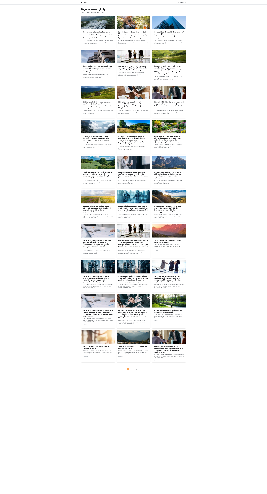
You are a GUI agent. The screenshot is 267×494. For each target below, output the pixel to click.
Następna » (136, 369)
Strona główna (182, 2)
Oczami (84, 2)
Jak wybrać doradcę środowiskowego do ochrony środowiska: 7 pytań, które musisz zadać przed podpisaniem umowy (132, 68)
